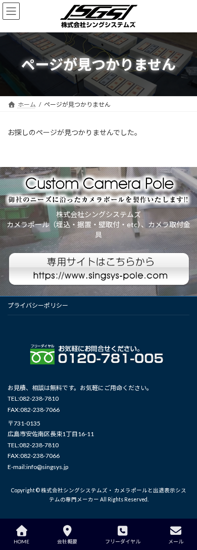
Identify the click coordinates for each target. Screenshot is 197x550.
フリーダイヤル (122, 541)
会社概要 (67, 541)
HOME (21, 541)
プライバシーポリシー (38, 305)
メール (175, 541)
